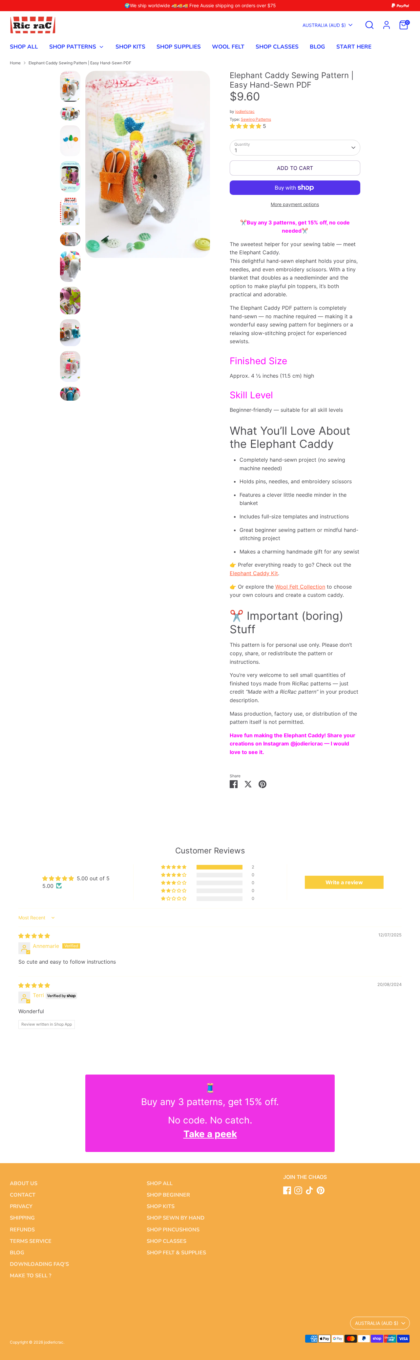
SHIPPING (22, 1218)
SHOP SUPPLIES (179, 47)
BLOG (317, 47)
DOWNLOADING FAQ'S (39, 1264)
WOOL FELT (228, 47)
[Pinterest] (321, 1190)
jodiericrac (245, 111)
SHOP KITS (130, 47)
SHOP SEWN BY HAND (175, 1218)
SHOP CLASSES (277, 47)
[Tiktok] (309, 1190)
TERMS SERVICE (31, 1241)
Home (15, 62)
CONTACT (22, 1195)
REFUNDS (22, 1229)
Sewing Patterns (256, 119)
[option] (147, 167)
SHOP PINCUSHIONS (173, 1229)
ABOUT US (23, 1183)
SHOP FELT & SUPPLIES (176, 1252)
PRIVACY (21, 1206)
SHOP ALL (24, 47)
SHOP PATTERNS (73, 47)
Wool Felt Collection (300, 586)
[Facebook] (287, 1190)
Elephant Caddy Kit (254, 573)
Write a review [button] (344, 882)
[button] (246, 126)
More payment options (295, 204)
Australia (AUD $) (324, 25)
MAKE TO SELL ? (30, 1275)
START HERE (353, 47)
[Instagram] (298, 1190)
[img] (34, 935)
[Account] (386, 24)
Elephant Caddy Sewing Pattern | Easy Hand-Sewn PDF (80, 62)
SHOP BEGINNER (168, 1195)
